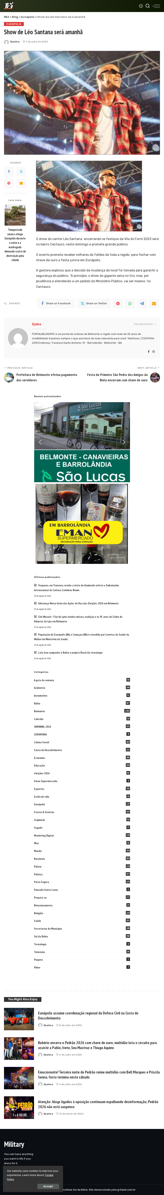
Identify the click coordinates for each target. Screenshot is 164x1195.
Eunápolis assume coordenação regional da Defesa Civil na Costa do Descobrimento (88, 1015)
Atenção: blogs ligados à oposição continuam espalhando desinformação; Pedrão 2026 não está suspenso (98, 1104)
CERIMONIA (40, 734)
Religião (38, 913)
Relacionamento (43, 905)
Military (14, 1144)
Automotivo (40, 695)
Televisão (39, 952)
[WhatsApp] (130, 303)
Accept (48, 1186)
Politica (38, 874)
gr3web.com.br (126, 1189)
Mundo (38, 851)
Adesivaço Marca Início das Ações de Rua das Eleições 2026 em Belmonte (78, 603)
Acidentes (39, 688)
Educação (39, 765)
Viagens (38, 959)
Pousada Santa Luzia (46, 890)
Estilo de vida (41, 796)
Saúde (37, 921)
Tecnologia (40, 944)
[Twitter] (21, 172)
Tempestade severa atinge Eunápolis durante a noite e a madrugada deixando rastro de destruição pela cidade (15, 245)
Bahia (37, 703)
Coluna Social (41, 742)
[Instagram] (153, 351)
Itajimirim (39, 820)
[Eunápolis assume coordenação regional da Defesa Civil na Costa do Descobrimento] (19, 1019)
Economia (39, 758)
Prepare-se (40, 897)
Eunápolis (13, 24)
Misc (36, 843)
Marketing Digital (44, 835)
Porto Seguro (41, 882)
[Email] (21, 183)
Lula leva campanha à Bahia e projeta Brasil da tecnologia (70, 652)
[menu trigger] (156, 6)
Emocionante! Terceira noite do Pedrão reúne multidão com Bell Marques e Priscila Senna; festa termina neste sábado (99, 1074)
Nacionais (39, 859)
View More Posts (143, 324)
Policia (37, 866)
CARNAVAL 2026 (42, 726)
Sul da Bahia (41, 936)
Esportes (39, 789)
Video (37, 967)
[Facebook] (9, 172)
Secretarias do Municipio (48, 928)
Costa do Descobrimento (48, 750)
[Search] (147, 6)
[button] (40, 442)
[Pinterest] (9, 183)
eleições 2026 (42, 773)
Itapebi (38, 827)
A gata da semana (44, 680)
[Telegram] (142, 303)
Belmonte (39, 711)
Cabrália (38, 719)
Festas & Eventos (44, 812)
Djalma (15, 41)
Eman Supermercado (45, 781)
